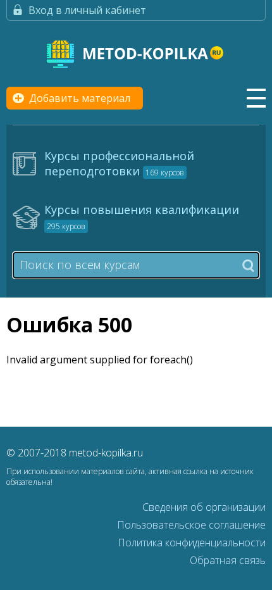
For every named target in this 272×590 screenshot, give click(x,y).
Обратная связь (228, 560)
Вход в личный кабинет (87, 10)
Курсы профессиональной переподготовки (119, 163)
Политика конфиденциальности (192, 542)
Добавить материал (79, 98)
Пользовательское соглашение (191, 525)
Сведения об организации (204, 507)
